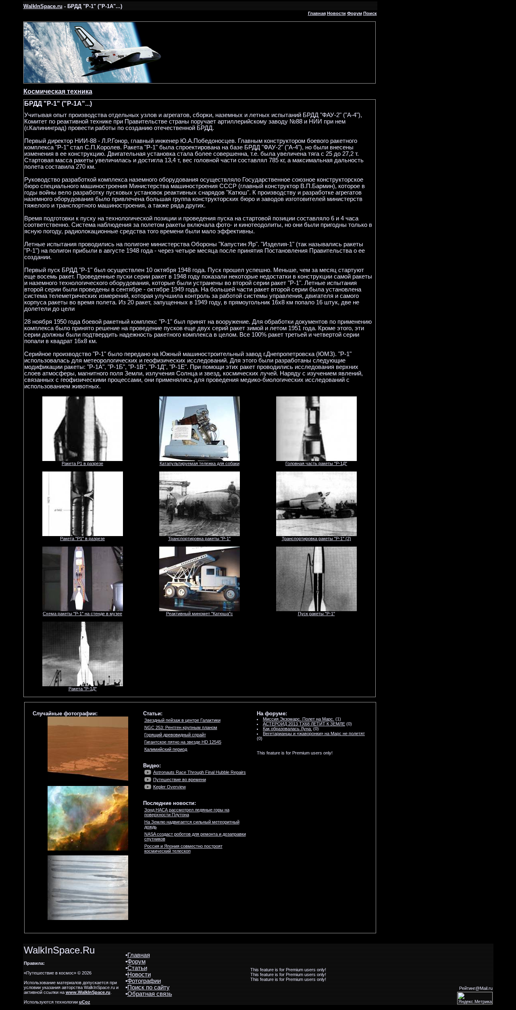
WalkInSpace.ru (42, 6)
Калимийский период (165, 749)
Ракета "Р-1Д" (83, 688)
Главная (317, 13)
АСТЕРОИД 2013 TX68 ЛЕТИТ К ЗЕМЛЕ (304, 723)
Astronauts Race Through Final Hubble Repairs (199, 772)
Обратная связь (149, 994)
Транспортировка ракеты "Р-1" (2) (316, 538)
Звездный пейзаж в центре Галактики (182, 720)
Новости (336, 13)
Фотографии (144, 981)
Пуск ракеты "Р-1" (316, 613)
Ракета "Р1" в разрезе (82, 538)
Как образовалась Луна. (287, 728)
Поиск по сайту (148, 987)
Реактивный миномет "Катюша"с (199, 613)
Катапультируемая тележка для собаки (199, 463)
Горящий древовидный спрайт (175, 734)
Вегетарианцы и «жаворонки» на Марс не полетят (314, 733)
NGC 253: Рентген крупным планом (180, 727)
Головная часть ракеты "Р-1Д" (316, 463)
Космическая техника (57, 91)
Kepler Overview (169, 786)
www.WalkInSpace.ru (88, 992)
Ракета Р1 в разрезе (82, 463)
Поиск (370, 13)
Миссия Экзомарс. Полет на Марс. (298, 719)
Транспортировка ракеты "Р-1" (199, 538)
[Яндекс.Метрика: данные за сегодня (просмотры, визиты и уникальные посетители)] (475, 998)
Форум (354, 13)
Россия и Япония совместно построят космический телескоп (183, 848)
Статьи (137, 968)
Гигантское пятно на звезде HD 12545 (182, 742)
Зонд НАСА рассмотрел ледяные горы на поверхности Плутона (186, 812)
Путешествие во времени (179, 779)
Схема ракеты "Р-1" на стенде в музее (82, 613)
